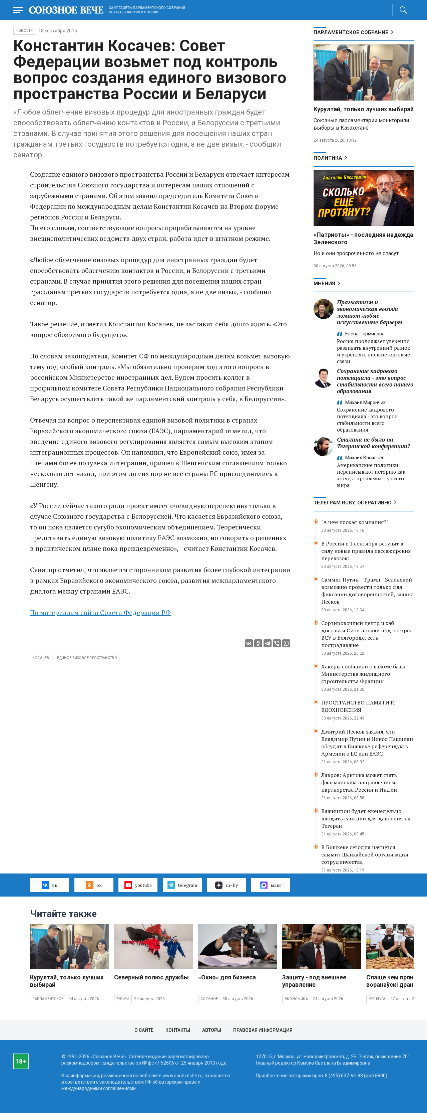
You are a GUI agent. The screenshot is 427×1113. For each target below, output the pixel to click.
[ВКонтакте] (249, 643)
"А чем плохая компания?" (354, 522)
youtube (143, 885)
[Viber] (277, 643)
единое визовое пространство (87, 658)
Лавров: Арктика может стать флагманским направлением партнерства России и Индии (359, 782)
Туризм (122, 999)
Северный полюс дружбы (151, 977)
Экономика (296, 999)
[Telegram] (268, 643)
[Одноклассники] (258, 643)
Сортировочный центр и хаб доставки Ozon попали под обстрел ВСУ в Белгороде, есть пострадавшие (367, 634)
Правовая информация (263, 1030)
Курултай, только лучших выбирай (364, 109)
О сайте (143, 1030)
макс (276, 885)
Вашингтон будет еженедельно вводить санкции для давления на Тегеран (365, 818)
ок (99, 885)
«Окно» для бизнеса (227, 977)
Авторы (211, 1030)
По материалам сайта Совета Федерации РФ (100, 612)
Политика (328, 158)
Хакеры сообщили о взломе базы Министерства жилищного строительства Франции (363, 674)
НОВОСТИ (24, 30)
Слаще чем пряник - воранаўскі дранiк (395, 981)
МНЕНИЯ (324, 284)
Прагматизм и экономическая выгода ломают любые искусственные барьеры (369, 312)
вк (54, 885)
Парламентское (48, 999)
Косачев (40, 658)
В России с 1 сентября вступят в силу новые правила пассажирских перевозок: (366, 551)
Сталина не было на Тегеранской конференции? (373, 443)
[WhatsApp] (286, 643)
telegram (187, 885)
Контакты (177, 1030)
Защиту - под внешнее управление (314, 981)
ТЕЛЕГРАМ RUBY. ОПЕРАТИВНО (353, 503)
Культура (377, 999)
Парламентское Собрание (351, 32)
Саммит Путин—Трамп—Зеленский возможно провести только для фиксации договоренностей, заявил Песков (367, 590)
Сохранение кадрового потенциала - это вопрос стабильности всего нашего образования (375, 381)
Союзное (209, 999)
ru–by (232, 885)
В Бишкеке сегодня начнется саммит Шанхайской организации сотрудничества (364, 854)
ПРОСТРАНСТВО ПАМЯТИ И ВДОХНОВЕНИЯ (358, 706)
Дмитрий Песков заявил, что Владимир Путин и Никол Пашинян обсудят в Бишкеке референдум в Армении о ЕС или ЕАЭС (367, 742)
